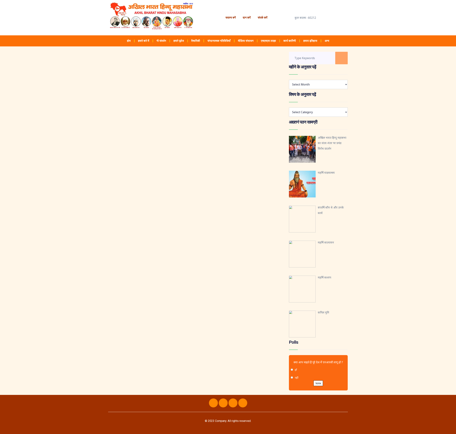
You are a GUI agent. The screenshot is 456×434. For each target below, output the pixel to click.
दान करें (247, 17)
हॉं (296, 370)
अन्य (327, 40)
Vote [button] (318, 383)
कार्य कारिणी (289, 40)
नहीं (296, 377)
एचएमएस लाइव (268, 40)
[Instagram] (242, 402)
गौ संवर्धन (161, 40)
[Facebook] (213, 402)
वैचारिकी (195, 40)
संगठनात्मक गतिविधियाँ (219, 40)
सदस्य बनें (231, 17)
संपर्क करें (262, 17)
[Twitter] (223, 402)
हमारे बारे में (143, 40)
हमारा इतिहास (310, 40)
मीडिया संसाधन (245, 40)
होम (129, 40)
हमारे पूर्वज (178, 40)
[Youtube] (233, 402)
